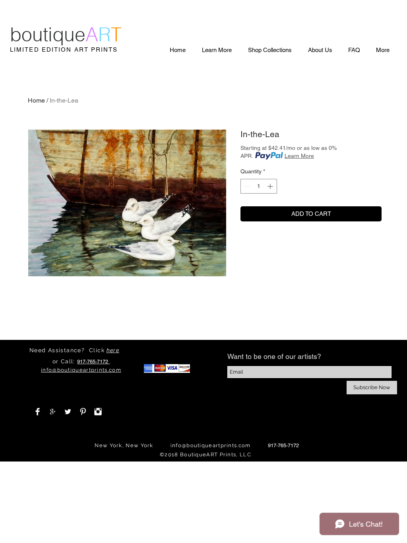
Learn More (299, 156)
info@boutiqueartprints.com (211, 445)
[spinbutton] (259, 186)
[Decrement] (247, 186)
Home (36, 100)
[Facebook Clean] (37, 411)
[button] (217, 49)
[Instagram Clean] (98, 411)
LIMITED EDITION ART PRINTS (64, 49)
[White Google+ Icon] (52, 411)
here (113, 350)
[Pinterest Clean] (83, 411)
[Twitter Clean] (68, 411)
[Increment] (271, 186)
